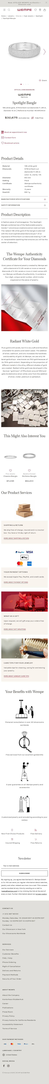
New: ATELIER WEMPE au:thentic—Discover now (24, 3)
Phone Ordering (9, 962)
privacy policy (41, 894)
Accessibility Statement (12, 1024)
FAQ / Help (7, 958)
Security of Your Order (11, 979)
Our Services (7, 950)
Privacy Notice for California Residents (19, 1020)
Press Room (7, 1012)
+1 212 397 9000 (10, 914)
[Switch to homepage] (24, 10)
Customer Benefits (10, 954)
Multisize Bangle (29, 476)
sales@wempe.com (9, 891)
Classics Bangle (10, 476)
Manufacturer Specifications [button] (15, 199)
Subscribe (24, 873)
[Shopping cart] (44, 10)
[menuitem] (4, 10)
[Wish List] (35, 10)
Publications (7, 1008)
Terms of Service (9, 1029)
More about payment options (16, 582)
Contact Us (7, 925)
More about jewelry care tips (16, 676)
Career (5, 1004)
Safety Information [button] (10, 205)
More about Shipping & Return (16, 538)
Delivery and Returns (11, 971)
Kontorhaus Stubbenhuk (12, 999)
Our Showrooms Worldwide (14, 933)
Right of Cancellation (11, 966)
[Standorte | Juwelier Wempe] (40, 10)
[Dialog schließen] (47, 2)
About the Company (10, 995)
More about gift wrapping (15, 629)
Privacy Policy (8, 1016)
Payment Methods (10, 975)
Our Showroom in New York (14, 929)
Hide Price (39, 118)
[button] (14, 132)
